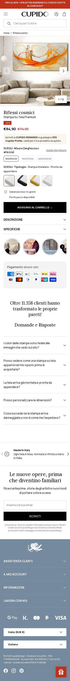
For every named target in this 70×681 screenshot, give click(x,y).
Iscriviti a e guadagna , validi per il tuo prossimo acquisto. (33, 139)
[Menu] (6, 14)
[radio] (11, 159)
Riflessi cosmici (20, 33)
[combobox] (35, 23)
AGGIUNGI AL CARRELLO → (35, 207)
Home (6, 33)
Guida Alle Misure (56, 150)
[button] (64, 14)
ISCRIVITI (35, 516)
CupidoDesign (18, 655)
